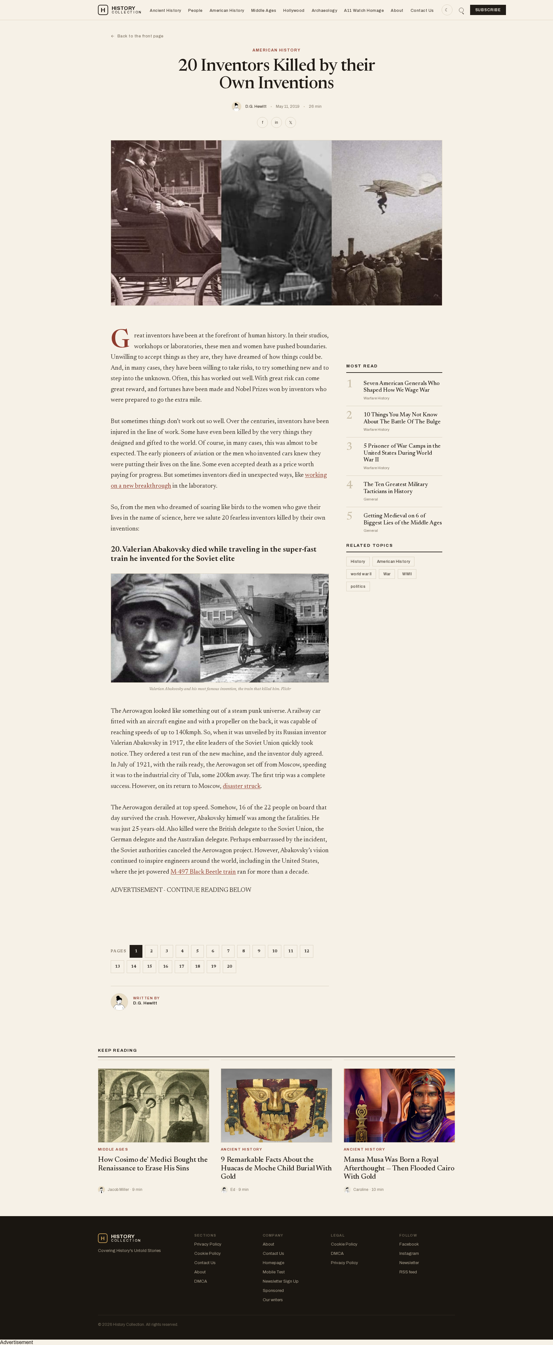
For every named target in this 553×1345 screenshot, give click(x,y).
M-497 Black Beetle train (203, 872)
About (397, 10)
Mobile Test (274, 1272)
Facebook (409, 1244)
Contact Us (422, 10)
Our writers (273, 1300)
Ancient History (165, 10)
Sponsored (273, 1290)
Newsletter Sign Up (281, 1281)
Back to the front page (137, 36)
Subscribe (488, 10)
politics (358, 587)
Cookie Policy (207, 1253)
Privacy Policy (207, 1244)
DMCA (200, 1281)
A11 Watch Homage (364, 10)
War (386, 574)
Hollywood (294, 10)
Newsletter (409, 1263)
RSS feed (408, 1272)
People (195, 10)
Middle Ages (263, 10)
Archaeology (324, 10)
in (276, 122)
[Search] (461, 10)
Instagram (409, 1253)
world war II (361, 574)
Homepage (273, 1263)
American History (227, 10)
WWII (407, 574)
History (358, 562)
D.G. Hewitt (256, 106)
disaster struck (241, 786)
